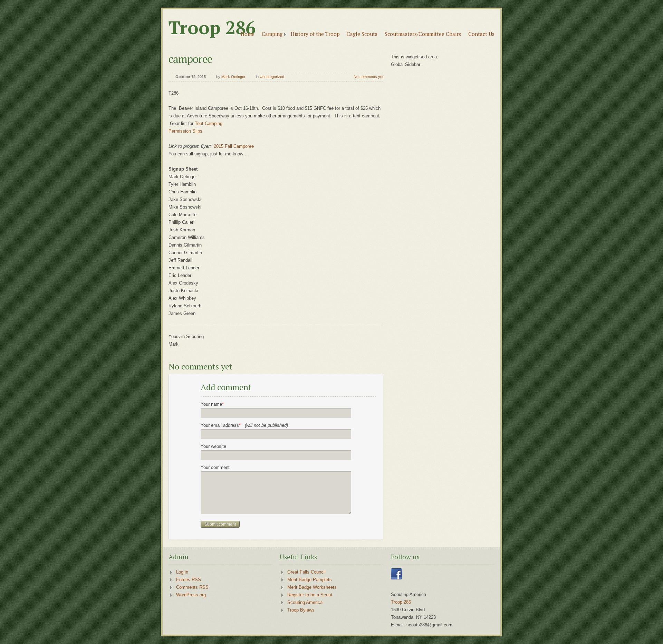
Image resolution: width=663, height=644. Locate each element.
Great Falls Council (306, 572)
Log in (182, 572)
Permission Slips (186, 131)
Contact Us (481, 33)
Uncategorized (272, 77)
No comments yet (368, 77)
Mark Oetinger (233, 77)
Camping (272, 33)
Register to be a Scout (309, 594)
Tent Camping (208, 123)
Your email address (244, 425)
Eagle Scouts (362, 33)
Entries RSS (188, 579)
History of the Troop (315, 33)
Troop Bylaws (301, 610)
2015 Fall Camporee (234, 146)
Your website (213, 446)
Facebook (396, 573)
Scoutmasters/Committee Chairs (423, 33)
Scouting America (305, 602)
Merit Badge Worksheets (312, 587)
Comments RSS (192, 587)
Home (247, 33)
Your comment (215, 467)
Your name (212, 404)
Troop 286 (212, 28)
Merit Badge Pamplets (309, 579)
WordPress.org (191, 594)
